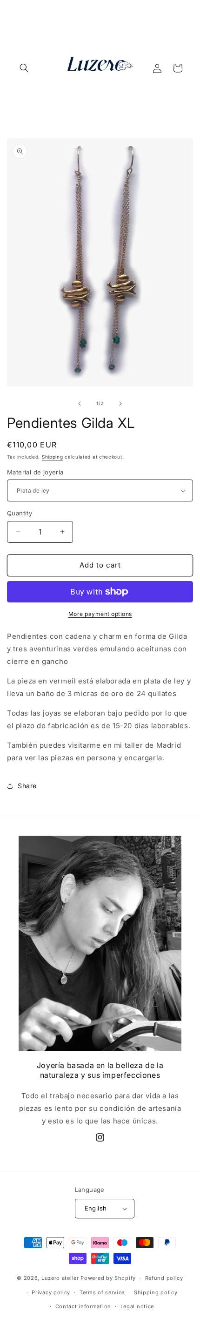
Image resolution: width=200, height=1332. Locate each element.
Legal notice (137, 1306)
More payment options (100, 613)
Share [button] (27, 786)
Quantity (19, 513)
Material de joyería (35, 472)
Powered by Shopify (108, 1278)
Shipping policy (156, 1292)
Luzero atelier (61, 1278)
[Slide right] (120, 403)
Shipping (52, 457)
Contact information (83, 1306)
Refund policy (164, 1278)
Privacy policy (51, 1292)
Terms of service (102, 1292)
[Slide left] (79, 403)
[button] (24, 68)
